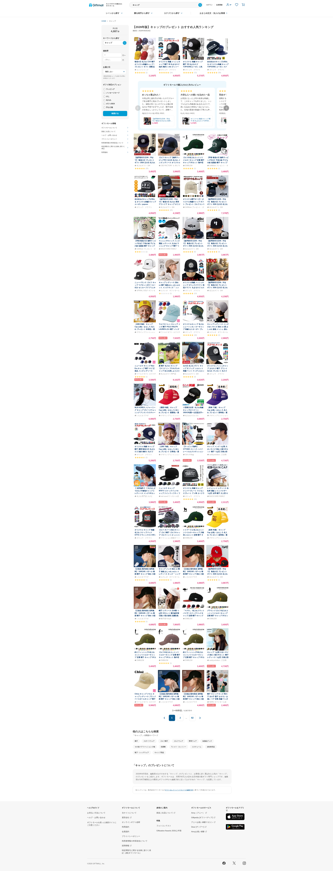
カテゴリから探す (172, 13)
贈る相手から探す (142, 13)
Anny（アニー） (197, 813)
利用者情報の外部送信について (134, 841)
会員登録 (219, 5)
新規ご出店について (164, 813)
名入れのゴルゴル (192, 415)
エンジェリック (143, 70)
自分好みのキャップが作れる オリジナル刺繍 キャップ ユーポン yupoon (145, 201)
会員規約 (125, 832)
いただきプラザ (143, 415)
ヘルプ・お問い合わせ (96, 817)
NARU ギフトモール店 (217, 702)
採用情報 (125, 846)
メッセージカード (113, 93)
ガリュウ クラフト (168, 70)
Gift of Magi (189, 455)
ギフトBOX (110, 104)
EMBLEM (188, 166)
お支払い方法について (96, 813)
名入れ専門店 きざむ (144, 496)
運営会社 (125, 817)
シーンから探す (112, 13)
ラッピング (110, 89)
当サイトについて (129, 813)
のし (108, 96)
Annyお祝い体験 (197, 832)
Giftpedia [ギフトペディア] (202, 817)
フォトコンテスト (163, 826)
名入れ (108, 100)
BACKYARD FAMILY (169, 249)
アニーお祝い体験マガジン (202, 822)
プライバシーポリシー (131, 836)
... (186, 718)
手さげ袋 (109, 107)
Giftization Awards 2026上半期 (168, 831)
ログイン (209, 5)
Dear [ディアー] (197, 827)
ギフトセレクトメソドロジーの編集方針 (179, 790)
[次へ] (226, 108)
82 (192, 718)
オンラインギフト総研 (131, 822)
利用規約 (125, 827)
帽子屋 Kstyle (166, 619)
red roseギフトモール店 (170, 496)
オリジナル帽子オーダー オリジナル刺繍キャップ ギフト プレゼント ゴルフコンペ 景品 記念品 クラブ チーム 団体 (193, 204)
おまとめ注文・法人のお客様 (212, 13)
